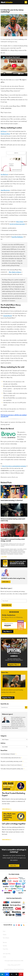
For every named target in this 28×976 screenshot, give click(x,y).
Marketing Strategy (4, 551)
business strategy (13, 548)
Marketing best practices (19, 550)
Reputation (5, 942)
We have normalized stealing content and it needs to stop (11, 757)
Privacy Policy (5, 949)
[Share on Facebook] (7, 974)
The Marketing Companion (13, 553)
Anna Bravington (5, 190)
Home (4, 931)
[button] (26, 2)
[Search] (26, 707)
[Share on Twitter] (11, 974)
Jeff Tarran (3, 131)
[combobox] (13, 707)
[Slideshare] (21, 925)
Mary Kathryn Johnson (15, 272)
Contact (4, 956)
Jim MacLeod (4, 174)
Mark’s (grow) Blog (6, 953)
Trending (21, 553)
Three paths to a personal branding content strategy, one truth (11, 761)
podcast (2, 546)
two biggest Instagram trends (17, 224)
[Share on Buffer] (16, 974)
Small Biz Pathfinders (17, 237)
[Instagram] (16, 925)
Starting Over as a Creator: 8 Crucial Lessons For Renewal (11, 765)
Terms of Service (6, 937)
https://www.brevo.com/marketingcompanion (14, 466)
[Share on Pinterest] (21, 974)
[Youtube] (19, 925)
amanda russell (12, 543)
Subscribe (5, 945)
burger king (19, 543)
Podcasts (11, 551)
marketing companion (10, 545)
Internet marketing (9, 550)
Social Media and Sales (5, 552)
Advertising (7, 548)
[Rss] (23, 925)
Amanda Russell (7, 315)
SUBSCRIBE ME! (6, 605)
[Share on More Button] (25, 974)
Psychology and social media (19, 551)
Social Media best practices (16, 552)
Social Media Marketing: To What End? (8, 754)
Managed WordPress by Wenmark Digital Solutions (14, 969)
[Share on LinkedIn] (2, 974)
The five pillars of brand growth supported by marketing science (12, 768)
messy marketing (20, 545)
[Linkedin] (14, 925)
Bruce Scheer (19, 221)
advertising (6, 543)
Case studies (19, 548)
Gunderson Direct (5, 133)
